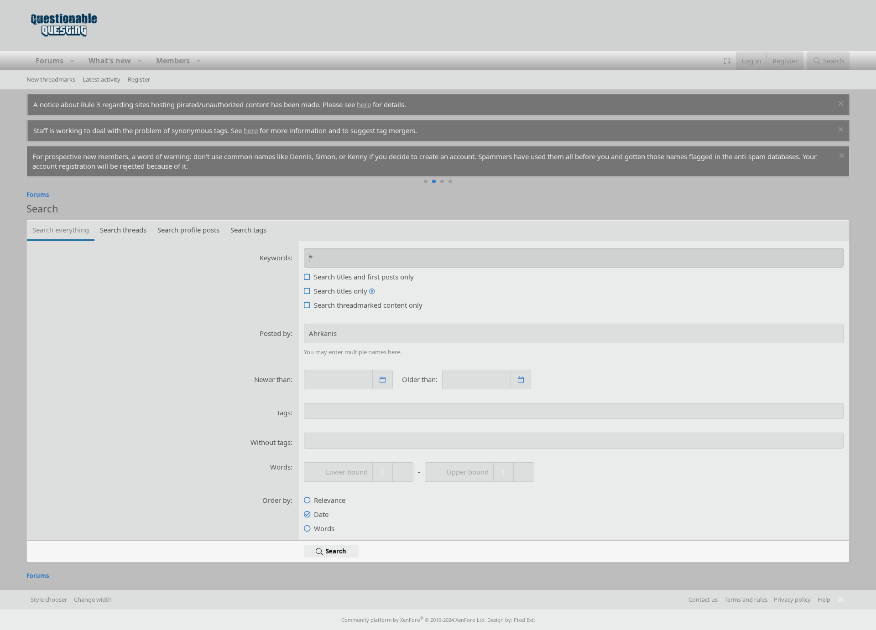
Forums (49, 61)
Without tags (270, 442)
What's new (110, 61)
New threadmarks (50, 79)
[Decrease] (403, 472)
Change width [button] (93, 599)
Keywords (275, 257)
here (364, 104)
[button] (72, 60)
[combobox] (574, 411)
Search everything (60, 229)
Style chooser (49, 599)
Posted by (275, 333)
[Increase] (382, 472)
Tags (283, 412)
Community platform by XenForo (413, 619)
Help (824, 599)
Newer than (272, 379)
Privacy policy (792, 599)
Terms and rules (746, 599)
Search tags (248, 229)
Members (173, 61)
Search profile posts (188, 229)
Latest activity (101, 79)
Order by (276, 500)
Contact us (703, 599)
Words (280, 466)
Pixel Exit (524, 619)
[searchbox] (574, 411)
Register (139, 79)
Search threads (123, 229)
